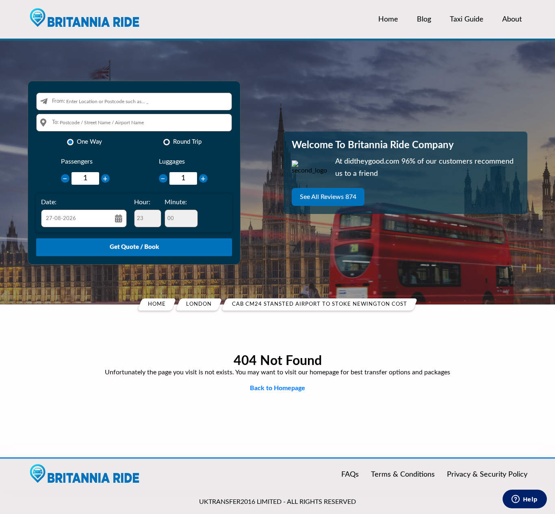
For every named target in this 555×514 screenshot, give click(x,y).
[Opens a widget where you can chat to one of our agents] (524, 500)
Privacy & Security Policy (487, 474)
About (512, 19)
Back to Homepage (277, 388)
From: (58, 101)
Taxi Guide (466, 19)
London (199, 304)
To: (55, 122)
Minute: (176, 202)
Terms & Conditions (403, 474)
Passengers (77, 161)
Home (388, 19)
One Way (89, 142)
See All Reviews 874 (328, 197)
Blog (424, 19)
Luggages (172, 161)
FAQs (350, 474)
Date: (48, 202)
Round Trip (187, 142)
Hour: (142, 202)
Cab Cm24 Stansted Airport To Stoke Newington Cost (319, 304)
